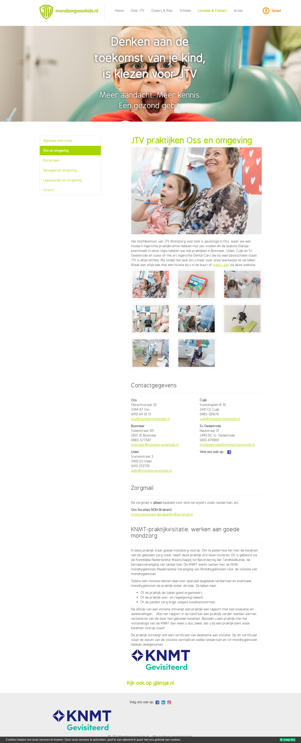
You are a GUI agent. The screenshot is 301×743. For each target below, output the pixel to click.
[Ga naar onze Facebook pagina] (229, 451)
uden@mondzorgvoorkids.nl (151, 470)
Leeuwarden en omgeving (62, 180)
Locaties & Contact (212, 10)
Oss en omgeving (56, 150)
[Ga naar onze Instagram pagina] (169, 702)
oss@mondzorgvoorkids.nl (150, 419)
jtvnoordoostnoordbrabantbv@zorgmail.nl (162, 514)
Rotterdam (51, 160)
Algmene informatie (57, 140)
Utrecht (49, 190)
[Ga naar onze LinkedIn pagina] (163, 702)
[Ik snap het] (287, 739)
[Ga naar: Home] (70, 12)
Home (119, 10)
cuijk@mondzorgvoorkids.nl (220, 419)
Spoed (276, 10)
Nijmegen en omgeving (60, 170)
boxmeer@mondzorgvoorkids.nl (154, 444)
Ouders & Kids (162, 10)
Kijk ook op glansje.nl (150, 682)
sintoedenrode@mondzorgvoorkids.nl (227, 444)
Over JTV (137, 10)
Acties (238, 10)
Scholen (185, 10)
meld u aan (221, 264)
